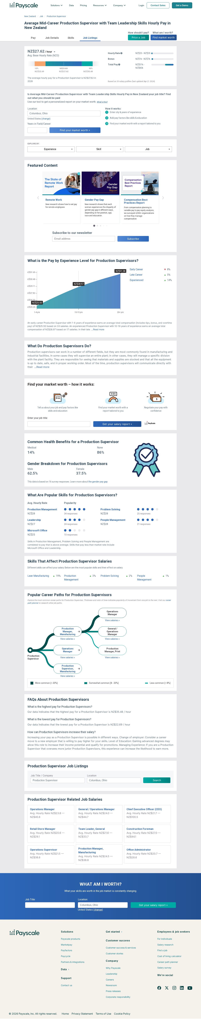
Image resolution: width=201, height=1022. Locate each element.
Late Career (136, 274)
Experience (50, 149)
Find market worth (164, 37)
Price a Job (138, 37)
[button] (33, 37)
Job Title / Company (42, 775)
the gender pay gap (98, 481)
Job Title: (30, 899)
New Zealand (30, 16)
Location (91, 775)
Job (41, 16)
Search (157, 780)
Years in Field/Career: (39, 123)
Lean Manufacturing (38, 575)
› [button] (163, 197)
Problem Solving (110, 509)
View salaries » (67, 639)
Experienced (136, 280)
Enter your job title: (37, 417)
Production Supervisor (56, 16)
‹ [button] (38, 197)
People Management (112, 519)
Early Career (136, 269)
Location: (32, 108)
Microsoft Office (37, 530)
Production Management (42, 509)
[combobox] (63, 113)
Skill (98, 149)
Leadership (34, 519)
